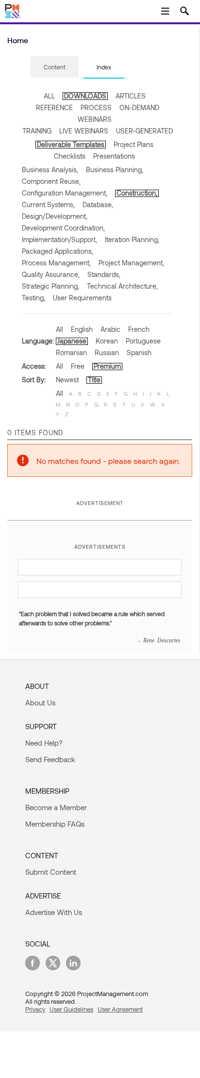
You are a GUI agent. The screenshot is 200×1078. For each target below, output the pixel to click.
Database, (98, 204)
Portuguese (143, 341)
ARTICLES (131, 96)
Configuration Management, (64, 193)
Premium (107, 366)
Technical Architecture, (122, 286)
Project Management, (131, 263)
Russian (107, 352)
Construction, (137, 193)
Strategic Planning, (50, 286)
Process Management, (56, 263)
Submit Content (50, 871)
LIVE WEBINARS (83, 131)
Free (77, 366)
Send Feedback (50, 759)
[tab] (55, 67)
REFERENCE (54, 107)
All (59, 329)
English (82, 329)
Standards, (103, 274)
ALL (49, 96)
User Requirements (82, 298)
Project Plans (133, 144)
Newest (67, 380)
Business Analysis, (50, 169)
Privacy (35, 1009)
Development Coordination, (63, 228)
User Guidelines (71, 1009)
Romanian (71, 352)
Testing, (33, 298)
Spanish (139, 352)
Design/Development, (54, 216)
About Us (40, 702)
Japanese (71, 341)
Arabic (110, 329)
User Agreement (120, 1009)
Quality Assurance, (51, 274)
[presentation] (54, 67)
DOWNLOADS (85, 96)
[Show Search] (184, 11)
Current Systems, (48, 204)
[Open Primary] (165, 11)
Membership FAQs (54, 823)
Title (94, 380)
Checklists (69, 156)
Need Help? (44, 742)
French (139, 329)
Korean (107, 341)
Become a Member (56, 807)
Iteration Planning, (132, 239)
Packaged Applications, (57, 251)
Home (17, 40)
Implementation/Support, (59, 239)
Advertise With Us (53, 912)
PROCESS (96, 107)
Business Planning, (114, 169)
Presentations (114, 156)
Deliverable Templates (70, 144)
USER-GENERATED (144, 131)
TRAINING (36, 131)
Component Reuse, (51, 181)
